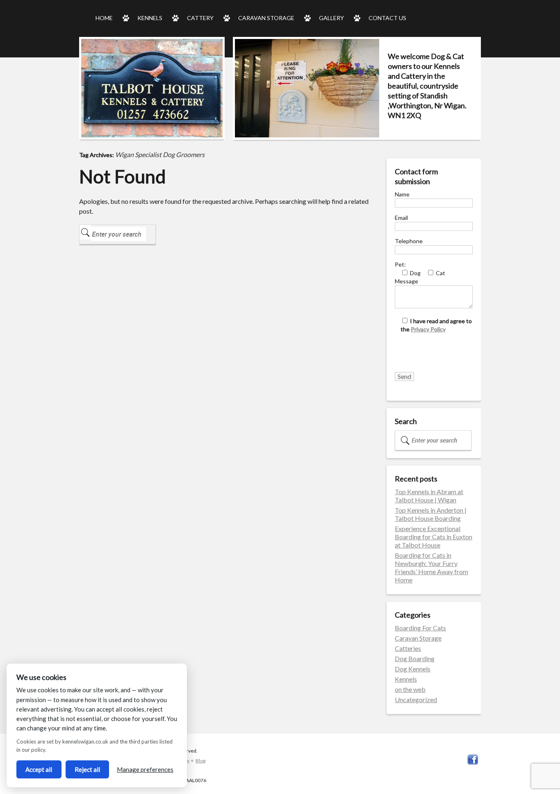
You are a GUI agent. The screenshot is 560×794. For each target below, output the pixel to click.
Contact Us (387, 17)
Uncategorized (416, 699)
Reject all (87, 769)
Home (104, 17)
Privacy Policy (428, 329)
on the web (410, 689)
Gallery (331, 17)
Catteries (408, 648)
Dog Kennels (412, 669)
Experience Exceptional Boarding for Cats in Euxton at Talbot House (433, 537)
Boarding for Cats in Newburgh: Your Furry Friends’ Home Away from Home (431, 567)
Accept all (38, 769)
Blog (200, 760)
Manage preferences (145, 769)
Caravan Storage (266, 17)
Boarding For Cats (420, 628)
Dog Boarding (415, 658)
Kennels (149, 17)
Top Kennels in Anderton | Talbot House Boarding (431, 514)
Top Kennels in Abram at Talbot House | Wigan (429, 496)
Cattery (200, 17)
